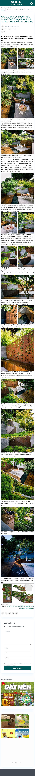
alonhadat (6, 29)
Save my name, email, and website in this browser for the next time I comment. (17, 664)
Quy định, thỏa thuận (17, 763)
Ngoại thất (12, 29)
